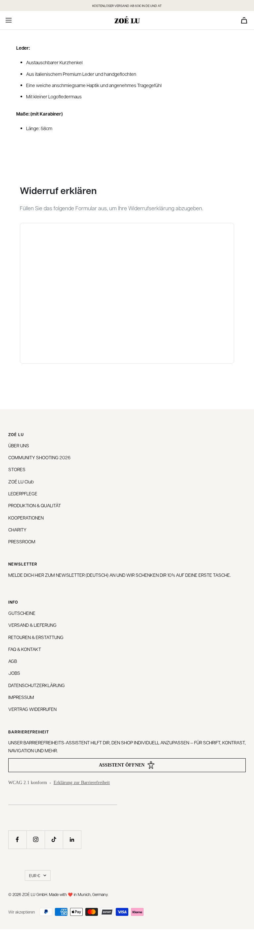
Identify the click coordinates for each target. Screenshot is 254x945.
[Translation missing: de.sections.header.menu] (8, 20)
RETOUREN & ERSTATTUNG (36, 637)
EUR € (34, 875)
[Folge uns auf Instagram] (35, 839)
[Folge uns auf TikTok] (54, 839)
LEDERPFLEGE (22, 493)
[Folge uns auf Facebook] (17, 839)
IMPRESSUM (21, 697)
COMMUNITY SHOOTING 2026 (39, 457)
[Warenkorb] (244, 20)
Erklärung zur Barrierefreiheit (82, 782)
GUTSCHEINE (21, 613)
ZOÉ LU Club (21, 481)
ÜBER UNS (18, 445)
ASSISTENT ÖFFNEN (122, 765)
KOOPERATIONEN (26, 518)
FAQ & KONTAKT (24, 649)
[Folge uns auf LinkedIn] (72, 839)
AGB (12, 661)
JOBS (14, 673)
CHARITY (17, 529)
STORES (16, 469)
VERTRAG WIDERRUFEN (32, 709)
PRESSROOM (21, 541)
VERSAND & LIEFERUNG (32, 625)
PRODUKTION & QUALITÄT (34, 505)
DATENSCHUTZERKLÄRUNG (36, 685)
